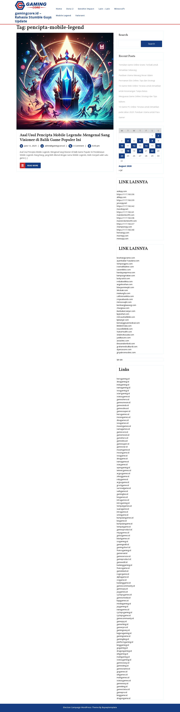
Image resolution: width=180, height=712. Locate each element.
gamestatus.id (123, 689)
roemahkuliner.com (125, 266)
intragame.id (122, 511)
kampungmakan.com (126, 275)
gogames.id (122, 671)
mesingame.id (123, 452)
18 (128, 151)
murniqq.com (122, 235)
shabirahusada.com (125, 334)
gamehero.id (122, 438)
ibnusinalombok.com (126, 343)
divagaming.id (123, 381)
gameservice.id (123, 556)
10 (122, 145)
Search (123, 35)
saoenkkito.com (124, 269)
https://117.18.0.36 (125, 194)
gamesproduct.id (124, 529)
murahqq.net (122, 209)
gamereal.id (122, 553)
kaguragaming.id (124, 633)
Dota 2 (69, 8)
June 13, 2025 (30, 145)
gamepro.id (122, 692)
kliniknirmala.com (124, 325)
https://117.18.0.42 (125, 206)
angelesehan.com (124, 284)
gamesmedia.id (123, 597)
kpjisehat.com (123, 314)
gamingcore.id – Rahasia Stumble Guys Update (33, 17)
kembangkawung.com (126, 305)
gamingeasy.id (123, 630)
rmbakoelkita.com (125, 281)
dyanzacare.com (124, 349)
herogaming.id (123, 378)
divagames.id (123, 420)
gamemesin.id (123, 435)
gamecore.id (122, 432)
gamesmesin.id (123, 402)
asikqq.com (122, 191)
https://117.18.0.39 (125, 200)
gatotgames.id (123, 535)
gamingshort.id (123, 547)
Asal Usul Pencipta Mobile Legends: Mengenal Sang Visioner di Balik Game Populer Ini (65, 137)
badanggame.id (124, 582)
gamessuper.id (123, 411)
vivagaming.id (123, 390)
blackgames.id (123, 538)
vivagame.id (122, 455)
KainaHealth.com (124, 331)
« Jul (120, 170)
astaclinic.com (123, 340)
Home (59, 8)
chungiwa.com (123, 308)
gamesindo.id (123, 405)
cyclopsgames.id (124, 594)
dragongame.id (123, 698)
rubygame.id (122, 479)
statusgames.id (124, 680)
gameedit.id (122, 562)
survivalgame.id (124, 488)
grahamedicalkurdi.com (127, 346)
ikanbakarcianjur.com (126, 311)
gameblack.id (122, 571)
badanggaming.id (124, 565)
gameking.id (122, 686)
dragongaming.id (124, 651)
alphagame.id (123, 577)
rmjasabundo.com (125, 299)
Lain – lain (104, 8)
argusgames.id (123, 473)
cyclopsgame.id (124, 615)
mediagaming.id (124, 603)
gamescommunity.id (126, 585)
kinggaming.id (123, 645)
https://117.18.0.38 (125, 218)
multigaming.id (123, 656)
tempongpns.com (125, 263)
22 (152, 151)
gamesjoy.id (122, 588)
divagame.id (122, 458)
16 (158, 145)
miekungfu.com (123, 293)
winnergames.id (124, 470)
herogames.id (123, 414)
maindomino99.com (125, 215)
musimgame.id (123, 449)
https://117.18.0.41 (125, 212)
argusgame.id (123, 482)
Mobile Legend (63, 15)
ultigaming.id (122, 653)
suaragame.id (123, 509)
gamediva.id (122, 440)
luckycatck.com (123, 278)
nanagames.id (123, 609)
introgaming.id (123, 503)
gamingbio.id (122, 494)
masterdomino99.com (127, 220)
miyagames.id (123, 532)
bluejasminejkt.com (125, 287)
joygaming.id (122, 606)
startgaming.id (123, 393)
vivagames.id (122, 423)
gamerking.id (122, 624)
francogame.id (123, 568)
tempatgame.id (124, 526)
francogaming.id (124, 550)
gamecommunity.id (125, 618)
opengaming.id (123, 467)
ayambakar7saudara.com (128, 260)
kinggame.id (122, 695)
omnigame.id (122, 514)
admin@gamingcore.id (55, 145)
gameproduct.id (124, 559)
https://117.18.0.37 (125, 223)
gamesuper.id (123, 443)
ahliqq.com (121, 197)
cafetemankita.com (125, 296)
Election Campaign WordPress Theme (81, 707)
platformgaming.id (125, 642)
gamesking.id (122, 665)
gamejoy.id (122, 621)
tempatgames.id (124, 506)
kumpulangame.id (124, 523)
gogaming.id (122, 648)
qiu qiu (120, 359)
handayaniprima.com (126, 272)
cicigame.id (122, 580)
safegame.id (122, 491)
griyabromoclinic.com (126, 352)
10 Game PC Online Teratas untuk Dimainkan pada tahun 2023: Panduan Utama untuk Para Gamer (139, 112)
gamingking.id (123, 639)
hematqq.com (123, 232)
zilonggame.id (123, 476)
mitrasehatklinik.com (126, 317)
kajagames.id (122, 600)
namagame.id (123, 461)
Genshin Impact (86, 8)
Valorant (80, 15)
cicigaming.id (122, 541)
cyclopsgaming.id (124, 612)
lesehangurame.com (126, 257)
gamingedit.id (123, 544)
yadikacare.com (124, 337)
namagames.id (123, 429)
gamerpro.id (122, 627)
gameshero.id (123, 399)
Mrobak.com (122, 290)
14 (146, 145)
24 (122, 155)
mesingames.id (123, 417)
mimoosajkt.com (124, 302)
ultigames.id (122, 674)
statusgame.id (123, 396)
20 (140, 151)
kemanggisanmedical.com (128, 322)
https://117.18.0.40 (125, 229)
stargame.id (122, 464)
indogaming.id (123, 384)
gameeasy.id (122, 683)
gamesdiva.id (123, 408)
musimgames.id (124, 426)
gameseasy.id (123, 662)
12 (134, 145)
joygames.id (122, 591)
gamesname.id (123, 668)
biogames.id (122, 497)
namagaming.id (123, 387)
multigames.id (123, 677)
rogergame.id (123, 574)
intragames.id (123, 500)
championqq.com (124, 226)
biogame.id (122, 520)
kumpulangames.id (125, 517)
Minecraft (119, 8)
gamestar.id (122, 446)
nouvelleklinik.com (125, 328)
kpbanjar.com (123, 319)
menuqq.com (122, 238)
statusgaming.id (124, 659)
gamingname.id (123, 636)
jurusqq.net (122, 203)
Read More (34, 165)
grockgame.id (123, 485)
